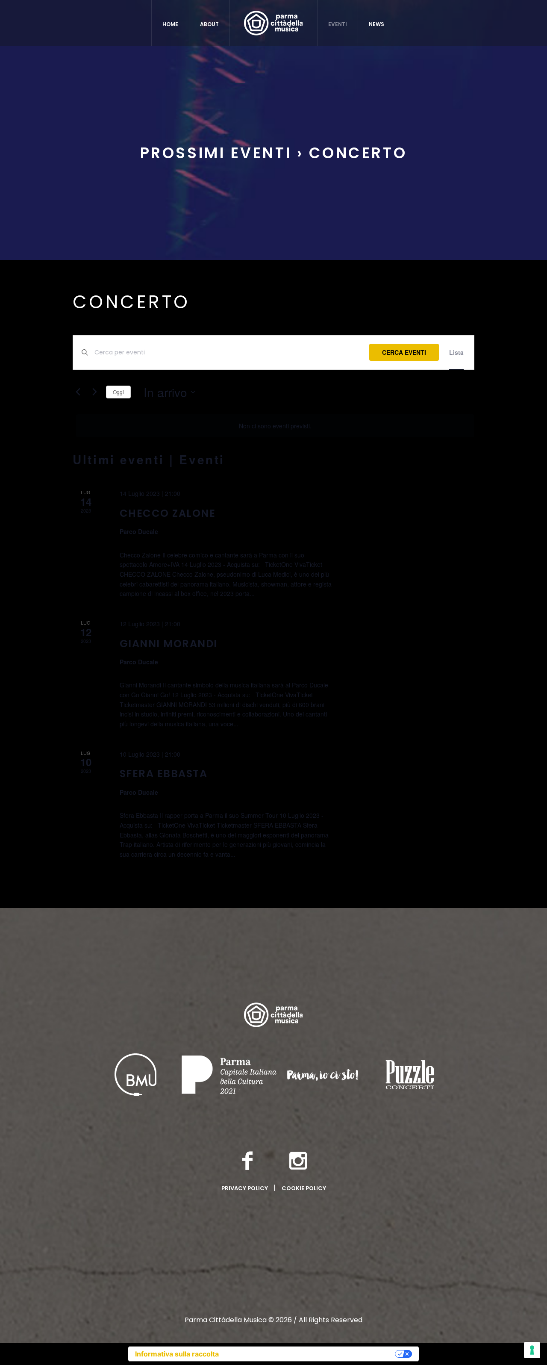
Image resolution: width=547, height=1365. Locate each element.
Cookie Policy (304, 1188)
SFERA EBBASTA (164, 774)
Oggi (118, 391)
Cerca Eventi (404, 352)
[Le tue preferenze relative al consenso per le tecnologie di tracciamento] (532, 1350)
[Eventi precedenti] (78, 392)
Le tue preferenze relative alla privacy (311, 1354)
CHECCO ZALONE (168, 513)
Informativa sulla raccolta (177, 1354)
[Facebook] (247, 1160)
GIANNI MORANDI (169, 644)
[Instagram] (298, 1160)
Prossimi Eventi (215, 152)
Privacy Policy (244, 1188)
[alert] (275, 426)
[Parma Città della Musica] (273, 1015)
